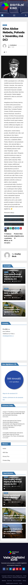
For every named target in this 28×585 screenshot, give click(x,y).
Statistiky (4, 580)
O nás (20, 583)
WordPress (15, 577)
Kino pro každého (17, 580)
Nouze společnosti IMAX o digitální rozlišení (12, 293)
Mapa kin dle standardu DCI (10, 393)
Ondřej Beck (13, 45)
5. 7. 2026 (7, 314)
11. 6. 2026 (8, 533)
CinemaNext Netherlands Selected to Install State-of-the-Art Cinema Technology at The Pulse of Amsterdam (13, 434)
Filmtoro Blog (6, 460)
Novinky (4, 25)
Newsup (24, 577)
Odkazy (24, 580)
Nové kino (9, 580)
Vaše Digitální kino (14, 558)
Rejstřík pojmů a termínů (12, 583)
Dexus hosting (8, 577)
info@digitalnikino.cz (8, 336)
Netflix (4, 448)
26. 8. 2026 (8, 281)
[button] (26, 15)
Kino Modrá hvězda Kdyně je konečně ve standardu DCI (13, 276)
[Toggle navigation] (14, 15)
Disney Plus (6, 456)
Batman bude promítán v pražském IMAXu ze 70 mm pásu (9, 238)
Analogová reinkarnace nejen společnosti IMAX (12, 309)
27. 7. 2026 (8, 297)
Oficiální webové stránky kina (12, 216)
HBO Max (5, 452)
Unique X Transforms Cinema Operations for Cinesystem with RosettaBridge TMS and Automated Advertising (14, 413)
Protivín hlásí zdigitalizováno (19, 235)
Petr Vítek (12, 575)
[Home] (2, 15)
